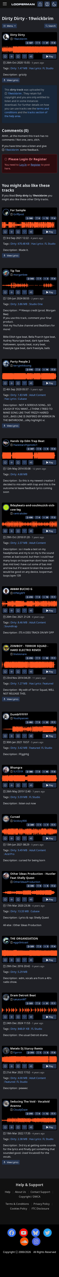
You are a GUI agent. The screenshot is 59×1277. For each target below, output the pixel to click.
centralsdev (20, 513)
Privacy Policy (42, 1204)
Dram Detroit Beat (23, 995)
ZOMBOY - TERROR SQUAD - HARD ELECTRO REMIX (29, 648)
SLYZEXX (18, 771)
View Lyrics (12, 80)
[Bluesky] (35, 1232)
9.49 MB (22, 850)
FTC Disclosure (40, 1208)
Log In (23, 164)
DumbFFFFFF (19, 714)
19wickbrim (20, 39)
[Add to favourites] (24, 56)
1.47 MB (22, 68)
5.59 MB (22, 797)
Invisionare (20, 654)
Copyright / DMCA (29, 1196)
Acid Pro (9, 854)
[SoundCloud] (24, 1241)
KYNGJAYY (19, 593)
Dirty (13, 68)
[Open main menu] (5, 4)
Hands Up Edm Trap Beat (27, 441)
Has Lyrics (35, 68)
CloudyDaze (20, 1109)
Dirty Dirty (17, 35)
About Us (20, 1192)
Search (52, 25)
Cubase (22, 398)
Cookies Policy (18, 1208)
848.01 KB (23, 1029)
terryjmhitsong (22, 365)
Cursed (15, 817)
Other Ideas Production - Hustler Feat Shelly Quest (33, 876)
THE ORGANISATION (24, 938)
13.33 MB (23, 911)
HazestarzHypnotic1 (25, 445)
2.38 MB (22, 1139)
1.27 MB (22, 683)
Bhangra (16, 767)
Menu (10, 25)
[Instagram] (36, 1241)
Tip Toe (15, 271)
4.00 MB (22, 1078)
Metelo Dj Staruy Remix (26, 1048)
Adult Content (37, 395)
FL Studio (48, 68)
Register (36, 164)
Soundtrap (11, 626)
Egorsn (17, 1052)
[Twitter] (47, 1232)
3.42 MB (22, 748)
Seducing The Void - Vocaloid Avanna (30, 1103)
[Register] (47, 4)
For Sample (18, 210)
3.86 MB (22, 304)
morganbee (20, 274)
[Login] (40, 4)
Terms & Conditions (17, 1204)
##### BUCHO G (21, 589)
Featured (48, 683)
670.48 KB (23, 243)
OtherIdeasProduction (26, 882)
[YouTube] (23, 1232)
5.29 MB (22, 972)
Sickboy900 (20, 821)
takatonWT (19, 999)
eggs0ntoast (20, 942)
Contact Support (40, 1192)
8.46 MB (22, 622)
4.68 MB (22, 474)
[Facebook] (11, 1232)
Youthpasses (20, 718)
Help (7, 1192)
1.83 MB (22, 395)
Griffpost (18, 214)
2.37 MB (22, 543)
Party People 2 (20, 361)
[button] (54, 4)
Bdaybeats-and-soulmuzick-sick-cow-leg (32, 507)
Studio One (36, 304)
